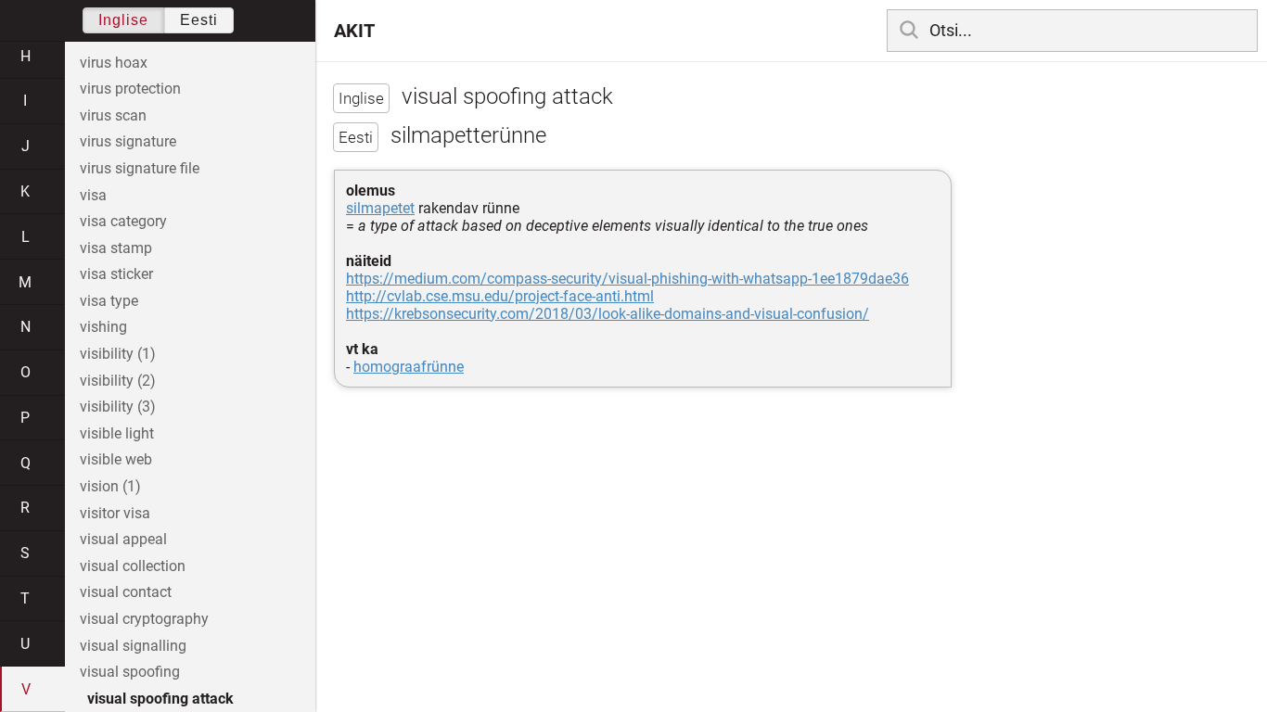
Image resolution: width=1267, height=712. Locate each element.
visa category (123, 221)
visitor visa (115, 513)
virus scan (113, 115)
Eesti (199, 20)
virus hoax (113, 62)
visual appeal (123, 539)
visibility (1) (118, 353)
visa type (109, 301)
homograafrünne (408, 366)
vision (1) (110, 486)
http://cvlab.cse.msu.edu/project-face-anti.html (500, 296)
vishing (103, 327)
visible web (116, 459)
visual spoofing (130, 671)
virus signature (128, 141)
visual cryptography (144, 619)
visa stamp (116, 248)
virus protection (130, 88)
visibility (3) (118, 406)
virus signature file (139, 168)
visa (93, 195)
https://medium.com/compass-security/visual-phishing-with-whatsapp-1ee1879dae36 (627, 278)
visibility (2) (118, 380)
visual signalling (133, 646)
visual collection (133, 566)
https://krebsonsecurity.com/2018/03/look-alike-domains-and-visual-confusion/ (607, 314)
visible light (117, 433)
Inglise (123, 20)
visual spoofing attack (160, 698)
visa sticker (116, 274)
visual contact (126, 592)
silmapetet (380, 208)
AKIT (354, 30)
